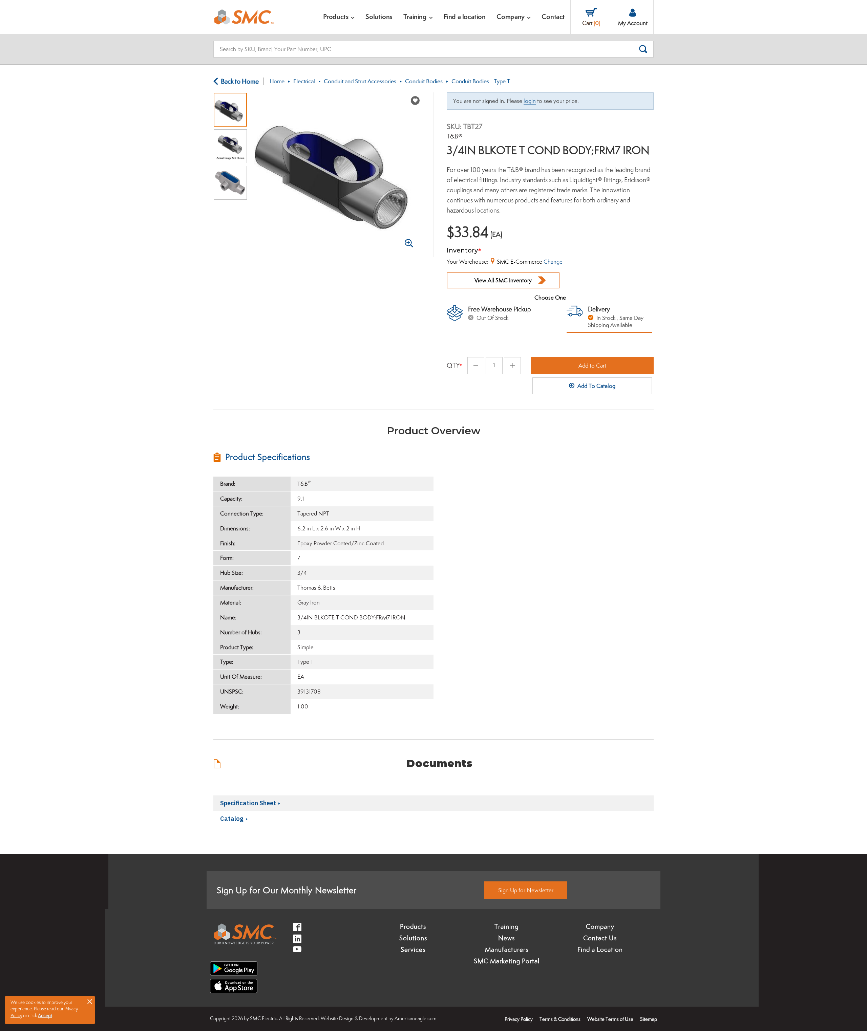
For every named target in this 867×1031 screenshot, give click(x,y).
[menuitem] (339, 17)
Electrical (304, 81)
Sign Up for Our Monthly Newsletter (287, 890)
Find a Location (600, 949)
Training (506, 926)
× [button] (90, 1001)
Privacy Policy (519, 1019)
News (506, 938)
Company (600, 926)
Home (277, 81)
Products (413, 926)
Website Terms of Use (610, 1019)
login (530, 101)
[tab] (323, 457)
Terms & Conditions (560, 1019)
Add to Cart (592, 365)
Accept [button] (45, 1015)
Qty (453, 365)
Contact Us (600, 938)
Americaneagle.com (416, 1018)
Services (413, 949)
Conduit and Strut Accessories (360, 81)
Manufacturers (506, 949)
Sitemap (648, 1019)
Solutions (413, 938)
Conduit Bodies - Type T (480, 81)
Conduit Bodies (424, 81)
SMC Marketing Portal (507, 961)
